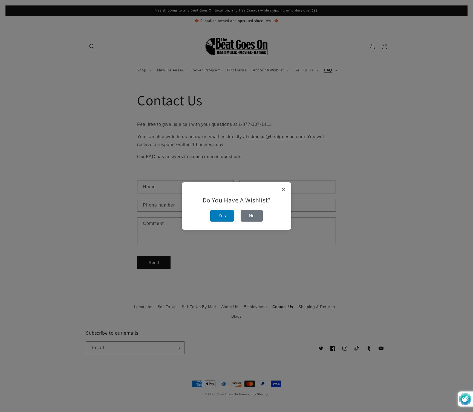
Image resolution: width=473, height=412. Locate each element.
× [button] (284, 189)
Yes (222, 215)
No (252, 215)
